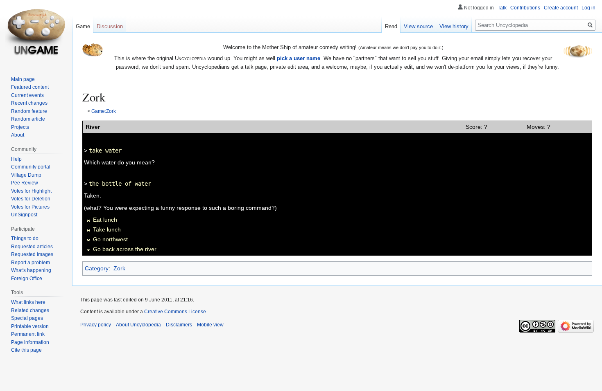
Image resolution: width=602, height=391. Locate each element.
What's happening (31, 270)
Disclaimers (179, 325)
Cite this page (26, 350)
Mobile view (210, 325)
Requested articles (32, 246)
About (17, 135)
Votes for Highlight (31, 191)
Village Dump (26, 175)
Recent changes (29, 103)
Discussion (110, 26)
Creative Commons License (175, 312)
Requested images (32, 254)
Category (97, 268)
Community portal (30, 167)
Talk (502, 8)
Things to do (24, 238)
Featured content (30, 87)
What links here (28, 302)
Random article (28, 119)
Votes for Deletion (30, 199)
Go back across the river (124, 249)
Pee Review (24, 183)
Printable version (30, 326)
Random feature (29, 111)
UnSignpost (24, 215)
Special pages (27, 318)
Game (83, 26)
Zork (119, 268)
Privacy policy (95, 325)
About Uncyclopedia (138, 325)
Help (16, 159)
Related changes (30, 310)
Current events (27, 95)
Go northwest (110, 239)
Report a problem (30, 262)
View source (418, 26)
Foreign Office (26, 278)
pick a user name (298, 58)
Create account (561, 8)
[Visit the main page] (36, 32)
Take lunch (107, 229)
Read (391, 26)
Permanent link (28, 334)
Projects (20, 127)
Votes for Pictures (30, 207)
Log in (588, 8)
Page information (30, 342)
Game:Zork (103, 111)
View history (453, 26)
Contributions (525, 8)
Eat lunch (105, 219)
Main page (23, 79)
